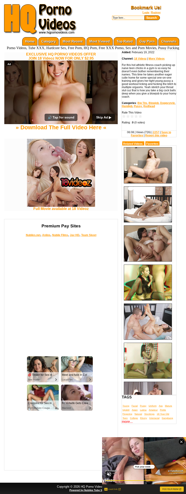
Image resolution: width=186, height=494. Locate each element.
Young (125, 406)
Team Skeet (88, 235)
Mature (168, 406)
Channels (168, 41)
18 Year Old (163, 414)
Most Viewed (99, 41)
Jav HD (74, 235)
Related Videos (133, 143)
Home (29, 41)
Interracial (154, 418)
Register (156, 12)
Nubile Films (60, 235)
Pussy (138, 106)
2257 (156, 132)
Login (145, 12)
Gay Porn (147, 41)
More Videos (157, 58)
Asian (135, 410)
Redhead (149, 106)
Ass (161, 406)
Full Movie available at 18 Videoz (61, 209)
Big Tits (142, 103)
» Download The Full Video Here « (61, 127)
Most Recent (73, 41)
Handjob (127, 106)
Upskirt (126, 410)
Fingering (127, 414)
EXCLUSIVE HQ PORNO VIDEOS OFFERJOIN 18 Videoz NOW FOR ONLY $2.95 (61, 56)
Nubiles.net (33, 235)
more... (127, 422)
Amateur (153, 410)
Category (48, 41)
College (134, 418)
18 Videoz (140, 58)
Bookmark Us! (146, 7)
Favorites (152, 143)
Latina (143, 410)
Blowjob (154, 103)
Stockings (149, 414)
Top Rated (125, 41)
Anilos (46, 235)
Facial (135, 406)
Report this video (156, 135)
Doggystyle (167, 103)
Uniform (153, 406)
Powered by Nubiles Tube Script (88, 490)
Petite (163, 410)
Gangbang (167, 418)
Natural (138, 414)
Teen (125, 418)
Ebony (143, 418)
